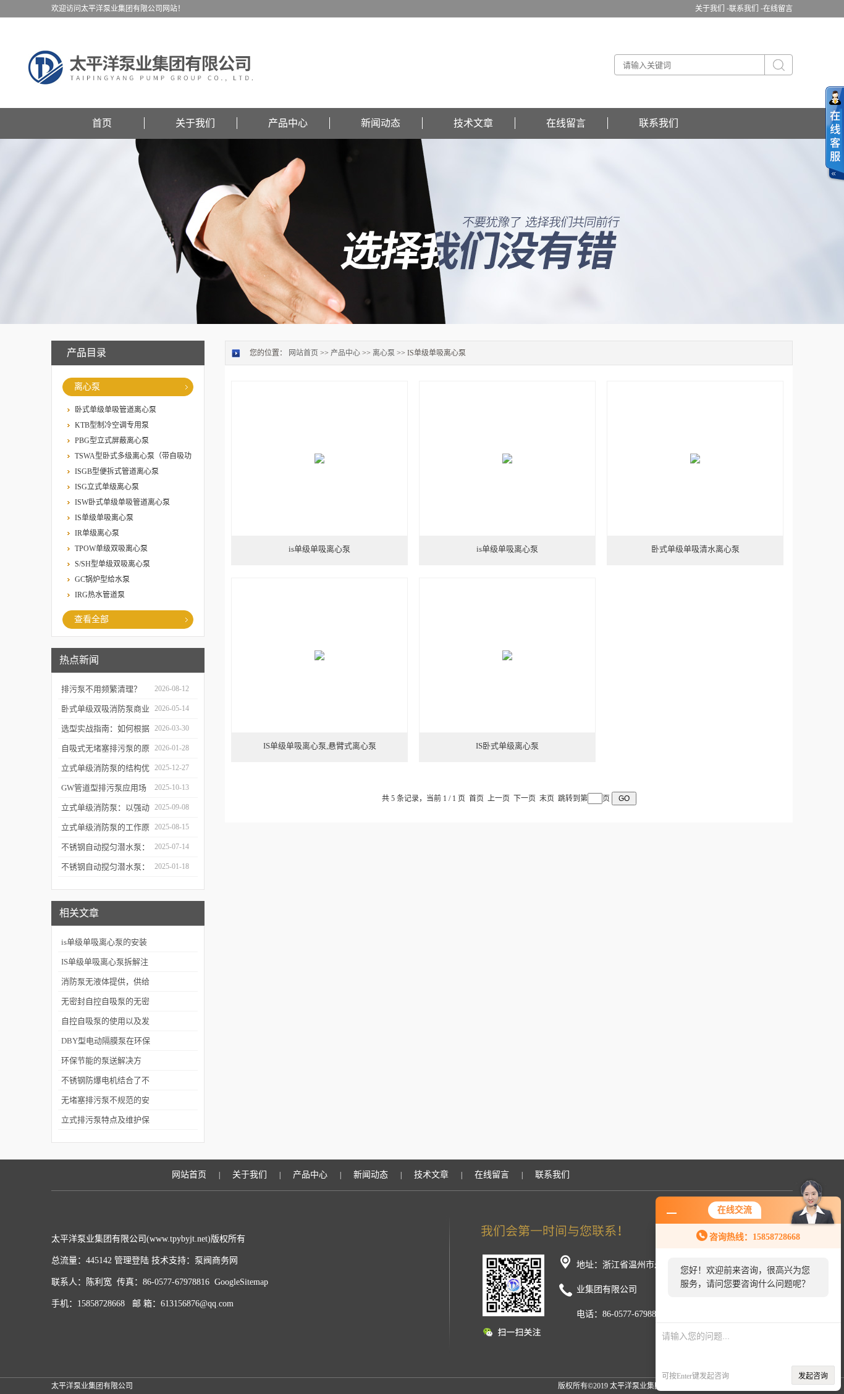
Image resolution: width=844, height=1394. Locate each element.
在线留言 (778, 8)
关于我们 (195, 123)
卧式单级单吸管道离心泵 (115, 409)
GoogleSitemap (241, 1282)
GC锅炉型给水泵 (102, 579)
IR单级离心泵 (97, 533)
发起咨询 (813, 1376)
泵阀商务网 (216, 1260)
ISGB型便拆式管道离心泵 (117, 471)
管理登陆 (131, 1260)
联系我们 (658, 123)
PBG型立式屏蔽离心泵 (112, 440)
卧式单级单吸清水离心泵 (695, 549)
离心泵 (87, 386)
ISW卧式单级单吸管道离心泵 (122, 502)
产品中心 (288, 123)
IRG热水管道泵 (100, 595)
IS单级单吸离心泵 (104, 517)
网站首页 (303, 353)
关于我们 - (712, 8)
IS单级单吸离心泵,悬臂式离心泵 (319, 745)
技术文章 (473, 123)
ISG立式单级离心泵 (107, 487)
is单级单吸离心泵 (319, 549)
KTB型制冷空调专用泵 (112, 425)
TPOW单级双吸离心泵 (111, 548)
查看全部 (91, 619)
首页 (102, 123)
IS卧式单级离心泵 (507, 745)
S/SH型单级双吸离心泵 (112, 564)
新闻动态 (380, 123)
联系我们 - (746, 8)
